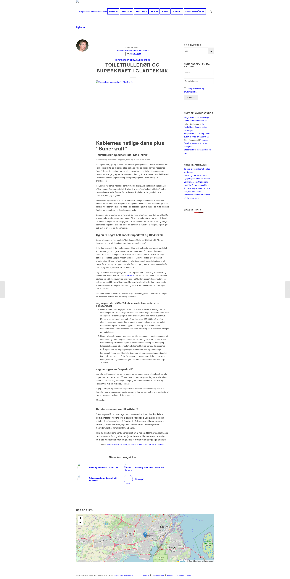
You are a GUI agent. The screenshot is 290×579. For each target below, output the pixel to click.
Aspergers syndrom (125, 60)
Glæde (139, 60)
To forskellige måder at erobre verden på (195, 127)
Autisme (132, 444)
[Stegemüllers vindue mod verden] (91, 11)
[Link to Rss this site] (207, 575)
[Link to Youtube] (202, 575)
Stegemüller (189, 117)
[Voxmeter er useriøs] (2, 289)
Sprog (147, 60)
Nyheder (80, 27)
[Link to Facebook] (198, 575)
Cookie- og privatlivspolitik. (123, 575)
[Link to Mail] (211, 575)
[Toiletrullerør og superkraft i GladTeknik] (132, 109)
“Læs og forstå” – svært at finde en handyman (196, 143)
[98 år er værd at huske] (287, 289)
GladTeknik (129, 275)
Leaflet (182, 561)
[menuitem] (113, 11)
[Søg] (211, 11)
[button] (145, 535)
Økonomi (153, 444)
